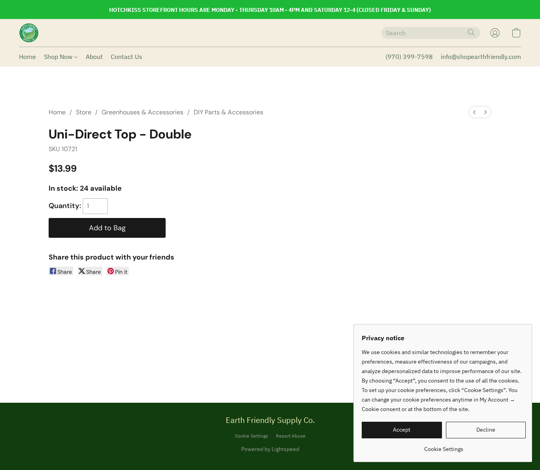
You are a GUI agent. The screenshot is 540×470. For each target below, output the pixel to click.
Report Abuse (291, 436)
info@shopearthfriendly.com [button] (481, 57)
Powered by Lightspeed (270, 449)
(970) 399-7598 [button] (409, 57)
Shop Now (59, 57)
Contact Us (126, 57)
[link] (444, 446)
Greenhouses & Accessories (142, 112)
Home (27, 57)
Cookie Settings (251, 436)
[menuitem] (474, 112)
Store (83, 112)
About (94, 57)
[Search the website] (471, 32)
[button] (29, 33)
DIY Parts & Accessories (228, 112)
